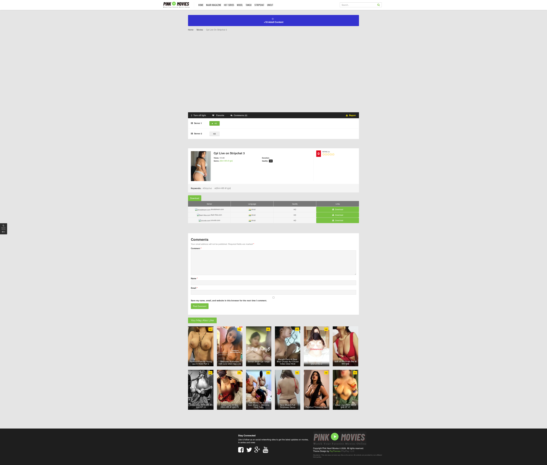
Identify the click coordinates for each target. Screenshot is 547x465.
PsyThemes (335, 451)
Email (194, 287)
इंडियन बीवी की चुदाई (226, 161)
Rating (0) (326, 152)
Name (194, 278)
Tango (249, 5)
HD (216, 123)
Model (240, 5)
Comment (196, 248)
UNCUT (270, 5)
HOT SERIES (229, 5)
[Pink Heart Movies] (176, 4)
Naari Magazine (213, 5)
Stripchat (259, 5)
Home (190, 29)
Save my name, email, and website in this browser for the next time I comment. (229, 300)
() (240, 115)
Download (194, 198)
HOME (200, 5)
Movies (200, 29)
